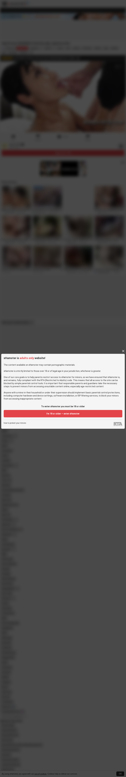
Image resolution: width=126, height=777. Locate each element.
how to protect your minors (15, 423)
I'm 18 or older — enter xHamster (63, 413)
